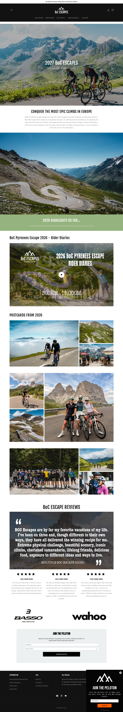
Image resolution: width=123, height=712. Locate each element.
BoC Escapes (63, 707)
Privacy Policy (13, 686)
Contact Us (39, 682)
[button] (12, 10)
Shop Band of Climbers (42, 686)
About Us (38, 679)
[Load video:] (61, 274)
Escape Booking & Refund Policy (19, 679)
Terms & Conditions (15, 682)
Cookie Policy (13, 689)
